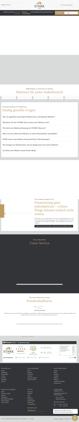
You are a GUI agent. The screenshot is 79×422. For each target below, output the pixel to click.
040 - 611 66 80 (59, 397)
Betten (29, 370)
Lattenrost (29, 376)
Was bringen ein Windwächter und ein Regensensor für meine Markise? (30, 145)
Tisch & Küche (5, 402)
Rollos (55, 372)
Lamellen (56, 376)
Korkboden (4, 379)
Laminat (3, 376)
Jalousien (56, 374)
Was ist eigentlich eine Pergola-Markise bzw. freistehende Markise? (29, 117)
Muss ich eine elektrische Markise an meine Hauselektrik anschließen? (30, 134)
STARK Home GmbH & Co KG (15, 418)
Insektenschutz (57, 383)
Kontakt (55, 419)
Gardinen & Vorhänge (59, 381)
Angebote (29, 393)
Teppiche (3, 395)
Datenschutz (67, 419)
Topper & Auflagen (32, 377)
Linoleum (3, 377)
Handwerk (30, 391)
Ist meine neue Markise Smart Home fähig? (19, 150)
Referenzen (30, 399)
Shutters (56, 377)
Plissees (56, 370)
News (28, 395)
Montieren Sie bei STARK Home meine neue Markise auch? (26, 122)
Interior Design (31, 400)
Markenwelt (30, 402)
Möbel (2, 391)
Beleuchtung (4, 397)
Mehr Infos (71, 357)
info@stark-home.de (61, 399)
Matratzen (29, 372)
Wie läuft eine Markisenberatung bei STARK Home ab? (24, 128)
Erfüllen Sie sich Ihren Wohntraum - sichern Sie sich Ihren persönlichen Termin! (54, 226)
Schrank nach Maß (5, 393)
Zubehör (3, 381)
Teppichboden (4, 374)
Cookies (72, 419)
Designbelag (4, 372)
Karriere (29, 397)
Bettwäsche (30, 374)
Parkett (3, 370)
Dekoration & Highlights (7, 399)
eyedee (32, 418)
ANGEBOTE (59, 13)
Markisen (56, 379)
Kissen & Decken (31, 379)
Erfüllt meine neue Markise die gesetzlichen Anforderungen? (26, 139)
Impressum (61, 419)
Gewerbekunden (31, 404)
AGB (77, 419)
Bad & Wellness (5, 400)
